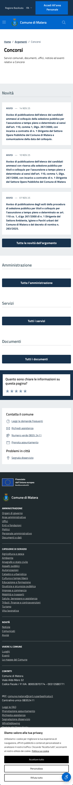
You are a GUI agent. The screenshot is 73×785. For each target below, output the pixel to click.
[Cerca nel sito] (64, 22)
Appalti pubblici (11, 566)
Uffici (5, 521)
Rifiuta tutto (37, 777)
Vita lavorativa (10, 611)
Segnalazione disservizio (16, 719)
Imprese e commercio (14, 590)
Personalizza (36, 768)
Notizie (6, 627)
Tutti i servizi (36, 321)
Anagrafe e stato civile (15, 562)
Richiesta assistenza (13, 715)
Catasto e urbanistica (14, 574)
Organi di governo (12, 513)
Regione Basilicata (14, 8)
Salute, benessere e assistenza (19, 598)
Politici (6, 529)
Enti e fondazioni (11, 525)
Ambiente (7, 558)
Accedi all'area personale (52, 7)
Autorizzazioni (10, 570)
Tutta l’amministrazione (36, 283)
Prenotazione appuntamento (18, 711)
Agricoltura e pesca (13, 554)
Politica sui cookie (40, 751)
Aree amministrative (14, 517)
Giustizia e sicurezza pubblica (19, 586)
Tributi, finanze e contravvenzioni (21, 602)
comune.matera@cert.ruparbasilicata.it (30, 696)
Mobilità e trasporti (13, 594)
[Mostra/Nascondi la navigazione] (4, 22)
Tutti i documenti (36, 359)
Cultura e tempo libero (15, 578)
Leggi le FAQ (9, 707)
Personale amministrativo (17, 533)
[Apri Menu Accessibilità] (66, 777)
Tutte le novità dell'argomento (36, 243)
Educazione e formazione (16, 582)
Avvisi (9, 108)
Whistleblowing (11, 723)
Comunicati (8, 631)
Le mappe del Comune (14, 659)
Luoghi (6, 651)
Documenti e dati (12, 537)
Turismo (6, 606)
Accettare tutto (36, 759)
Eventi (6, 655)
